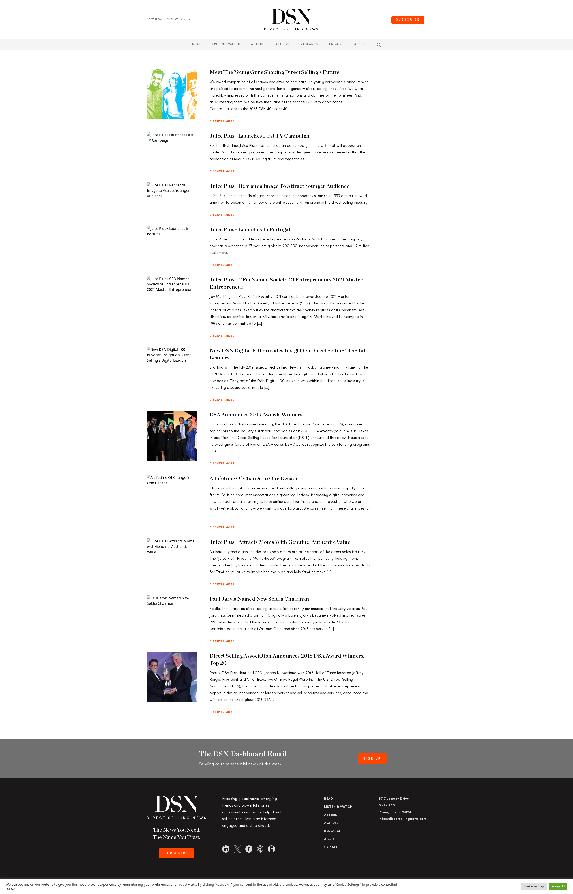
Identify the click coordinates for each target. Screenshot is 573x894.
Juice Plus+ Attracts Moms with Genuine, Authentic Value (280, 542)
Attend (331, 815)
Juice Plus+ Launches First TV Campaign (260, 135)
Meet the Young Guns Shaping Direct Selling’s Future (274, 72)
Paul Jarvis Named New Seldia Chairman (259, 599)
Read (196, 44)
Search (379, 45)
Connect (332, 847)
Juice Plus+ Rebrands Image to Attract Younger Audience (280, 186)
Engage (336, 44)
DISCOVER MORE (222, 121)
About (360, 44)
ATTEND (258, 44)
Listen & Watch (226, 44)
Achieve (283, 44)
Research (309, 44)
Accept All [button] (558, 886)
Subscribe (408, 20)
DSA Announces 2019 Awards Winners (256, 414)
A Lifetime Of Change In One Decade (254, 478)
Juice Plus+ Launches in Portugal (250, 229)
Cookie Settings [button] (534, 886)
